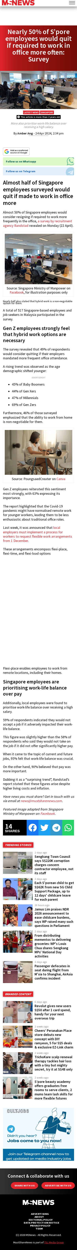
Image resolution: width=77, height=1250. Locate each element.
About (39, 1216)
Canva (60, 479)
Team (39, 1228)
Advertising (40, 1213)
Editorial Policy (41, 1219)
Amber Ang (25, 133)
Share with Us (24, 1185)
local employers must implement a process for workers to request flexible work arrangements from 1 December (37, 534)
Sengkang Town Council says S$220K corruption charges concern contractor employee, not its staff (54, 864)
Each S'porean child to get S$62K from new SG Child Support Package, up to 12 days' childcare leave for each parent (54, 891)
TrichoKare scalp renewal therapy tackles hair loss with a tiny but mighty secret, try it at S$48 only (54, 1063)
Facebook (17, 292)
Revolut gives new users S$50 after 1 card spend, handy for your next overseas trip (53, 1012)
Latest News (31, 112)
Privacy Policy (40, 1225)
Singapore (47, 112)
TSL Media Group (54, 1242)
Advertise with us (58, 1185)
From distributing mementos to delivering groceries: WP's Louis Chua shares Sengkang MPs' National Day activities (53, 945)
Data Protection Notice (41, 1222)
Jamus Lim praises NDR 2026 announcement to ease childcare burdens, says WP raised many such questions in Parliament (54, 917)
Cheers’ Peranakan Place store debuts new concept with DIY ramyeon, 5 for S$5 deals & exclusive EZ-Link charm (54, 1038)
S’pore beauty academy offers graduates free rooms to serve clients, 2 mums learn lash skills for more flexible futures (54, 1090)
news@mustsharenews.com (41, 801)
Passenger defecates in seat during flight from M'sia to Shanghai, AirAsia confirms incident (54, 972)
